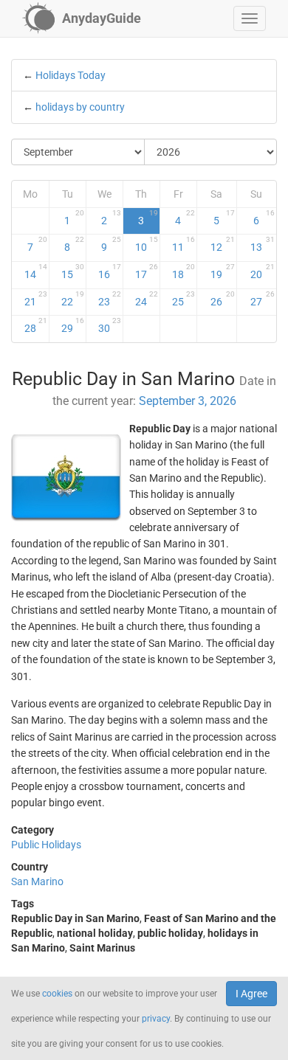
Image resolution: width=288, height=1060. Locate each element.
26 (222, 299)
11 (183, 244)
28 (35, 325)
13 (262, 244)
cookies (57, 993)
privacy (156, 1019)
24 (146, 299)
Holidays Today (70, 75)
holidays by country (80, 107)
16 (109, 271)
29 (72, 325)
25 (183, 299)
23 (109, 299)
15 (72, 271)
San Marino (37, 881)
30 (109, 325)
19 (222, 271)
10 (146, 244)
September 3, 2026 (187, 401)
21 (35, 299)
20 (262, 271)
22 (72, 299)
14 (35, 271)
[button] (249, 18)
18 (183, 271)
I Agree (251, 994)
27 (262, 299)
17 (146, 271)
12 (222, 244)
